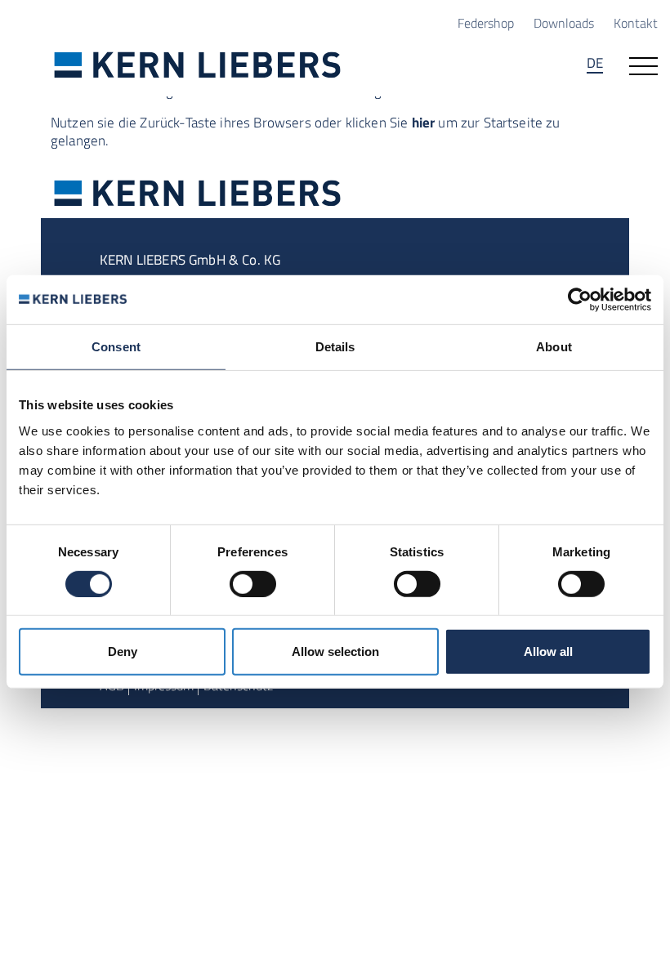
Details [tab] (335, 347)
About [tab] (554, 347)
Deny (122, 651)
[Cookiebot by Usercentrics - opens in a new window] (579, 300)
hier (424, 122)
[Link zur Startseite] (198, 64)
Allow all (548, 651)
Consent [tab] (116, 347)
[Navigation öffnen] (643, 64)
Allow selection (335, 651)
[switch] (253, 584)
